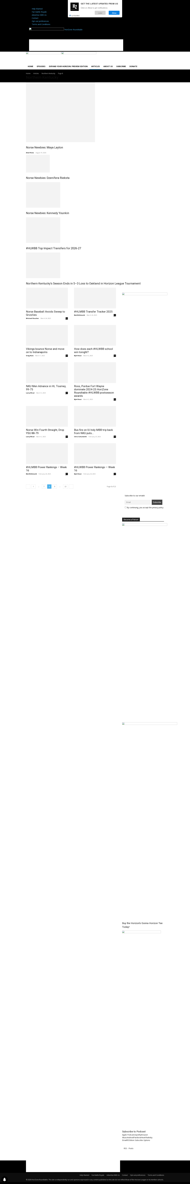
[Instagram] (60, 4)
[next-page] (71, 486)
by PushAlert (75, 15)
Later (100, 12)
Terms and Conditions (41, 24)
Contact (35, 18)
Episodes (41, 66)
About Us (108, 66)
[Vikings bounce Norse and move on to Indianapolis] (47, 335)
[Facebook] (58, 4)
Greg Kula (29, 356)
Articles (95, 66)
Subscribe (121, 66)
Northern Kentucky (48, 73)
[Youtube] (64, 4)
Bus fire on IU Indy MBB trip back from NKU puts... (93, 431)
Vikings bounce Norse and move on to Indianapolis (45, 350)
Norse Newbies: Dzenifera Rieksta (48, 177)
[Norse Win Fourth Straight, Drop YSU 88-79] (47, 416)
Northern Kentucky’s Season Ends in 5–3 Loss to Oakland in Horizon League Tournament (83, 283)
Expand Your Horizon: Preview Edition (68, 66)
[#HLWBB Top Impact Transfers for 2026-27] (95, 230)
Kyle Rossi (78, 356)
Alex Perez (30, 153)
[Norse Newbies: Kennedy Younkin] (95, 195)
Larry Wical (30, 393)
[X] (62, 4)
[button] (161, 55)
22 (65, 486)
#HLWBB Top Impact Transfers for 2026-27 (53, 248)
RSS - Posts (128, 1148)
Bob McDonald (79, 315)
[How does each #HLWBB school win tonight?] (95, 335)
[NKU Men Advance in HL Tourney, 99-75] (47, 372)
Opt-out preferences (40, 21)
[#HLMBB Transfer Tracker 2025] (95, 298)
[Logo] (43, 53)
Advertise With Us (39, 15)
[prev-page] (28, 486)
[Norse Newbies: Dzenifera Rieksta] (95, 164)
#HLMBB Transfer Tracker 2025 (93, 311)
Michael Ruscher (32, 318)
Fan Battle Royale (39, 12)
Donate (133, 66)
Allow (114, 12)
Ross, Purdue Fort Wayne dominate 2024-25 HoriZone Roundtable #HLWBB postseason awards (94, 391)
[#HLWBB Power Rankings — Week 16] (95, 453)
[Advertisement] (76, 45)
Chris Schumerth (80, 437)
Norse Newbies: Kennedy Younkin (47, 213)
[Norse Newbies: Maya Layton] (95, 112)
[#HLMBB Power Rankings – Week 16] (47, 453)
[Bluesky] (66, 4)
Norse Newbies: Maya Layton (44, 147)
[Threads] (67, 4)
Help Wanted (37, 9)
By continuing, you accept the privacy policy (144, 507)
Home (30, 66)
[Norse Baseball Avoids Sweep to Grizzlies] (47, 298)
